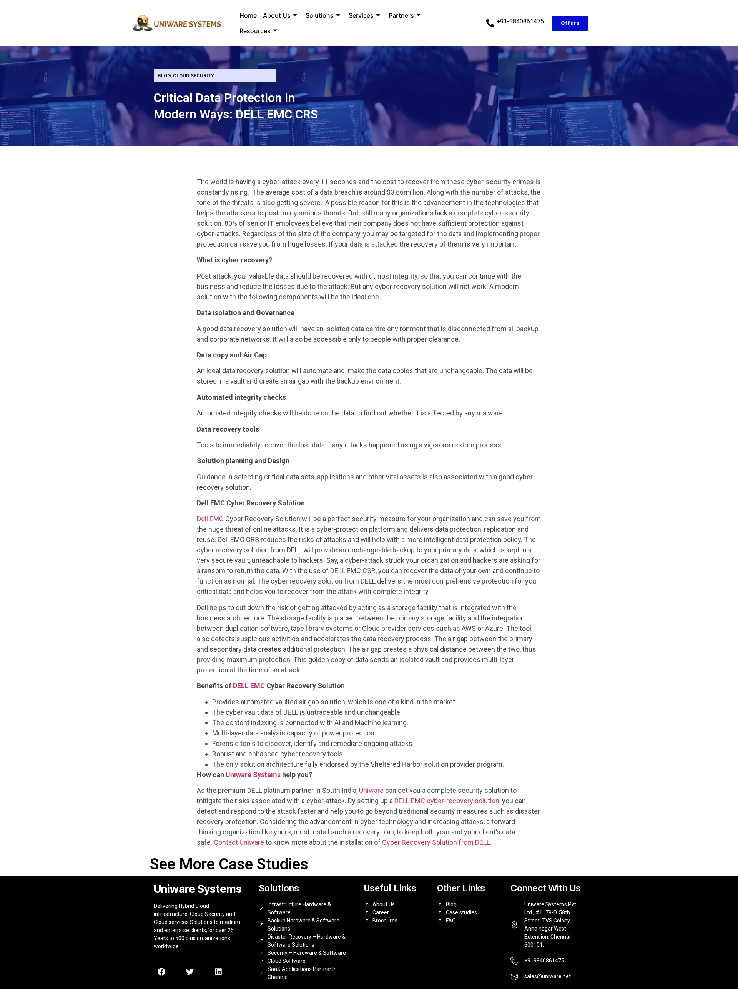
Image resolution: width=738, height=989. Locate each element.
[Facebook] (161, 971)
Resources (255, 31)
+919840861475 (544, 960)
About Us (277, 15)
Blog (164, 75)
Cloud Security (193, 75)
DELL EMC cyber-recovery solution (446, 801)
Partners (401, 15)
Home (248, 15)
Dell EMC (210, 519)
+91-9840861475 (520, 21)
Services (361, 15)
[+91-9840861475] (490, 23)
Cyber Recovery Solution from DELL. (437, 842)
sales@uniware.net (547, 976)
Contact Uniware (238, 842)
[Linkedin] (218, 971)
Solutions (320, 15)
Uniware (371, 790)
